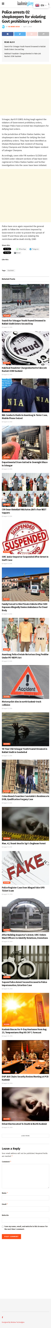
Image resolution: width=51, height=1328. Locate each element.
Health (6, 599)
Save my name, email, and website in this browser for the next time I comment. (26, 1227)
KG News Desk (14, 27)
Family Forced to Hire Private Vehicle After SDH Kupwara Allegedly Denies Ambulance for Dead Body (24, 607)
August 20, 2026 (7, 894)
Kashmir (11, 270)
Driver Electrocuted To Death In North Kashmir (24, 1124)
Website (5, 1215)
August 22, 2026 (7, 327)
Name (5, 1193)
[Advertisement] (25, 89)
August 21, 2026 (7, 516)
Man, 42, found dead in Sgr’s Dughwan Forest (24, 843)
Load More (25, 1136)
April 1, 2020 (27, 27)
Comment (6, 1161)
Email (5, 1204)
